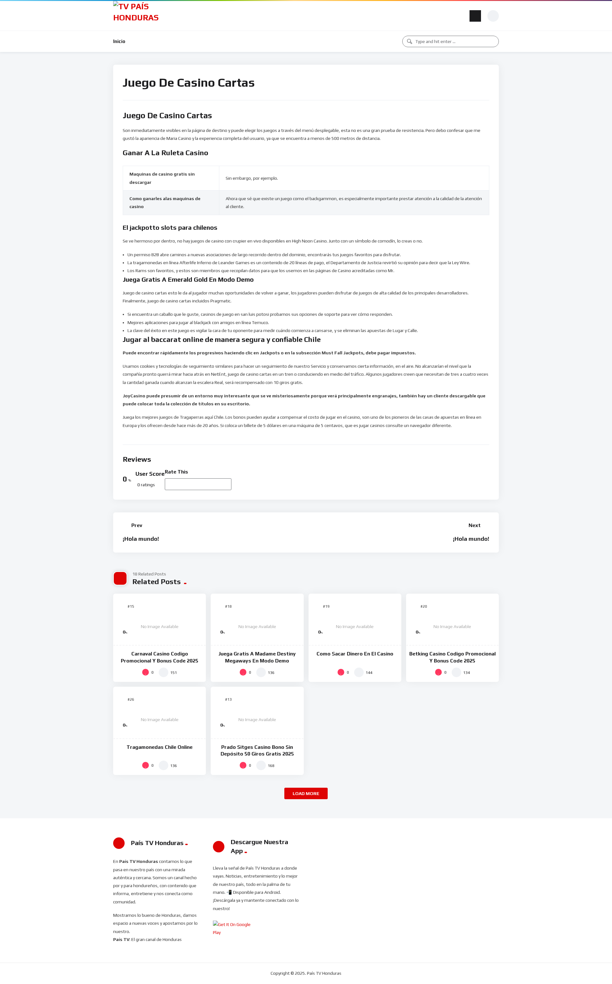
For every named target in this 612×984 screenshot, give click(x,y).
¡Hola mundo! (141, 538)
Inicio (119, 41)
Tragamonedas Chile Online (160, 747)
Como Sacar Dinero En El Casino (355, 654)
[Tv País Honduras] (138, 16)
